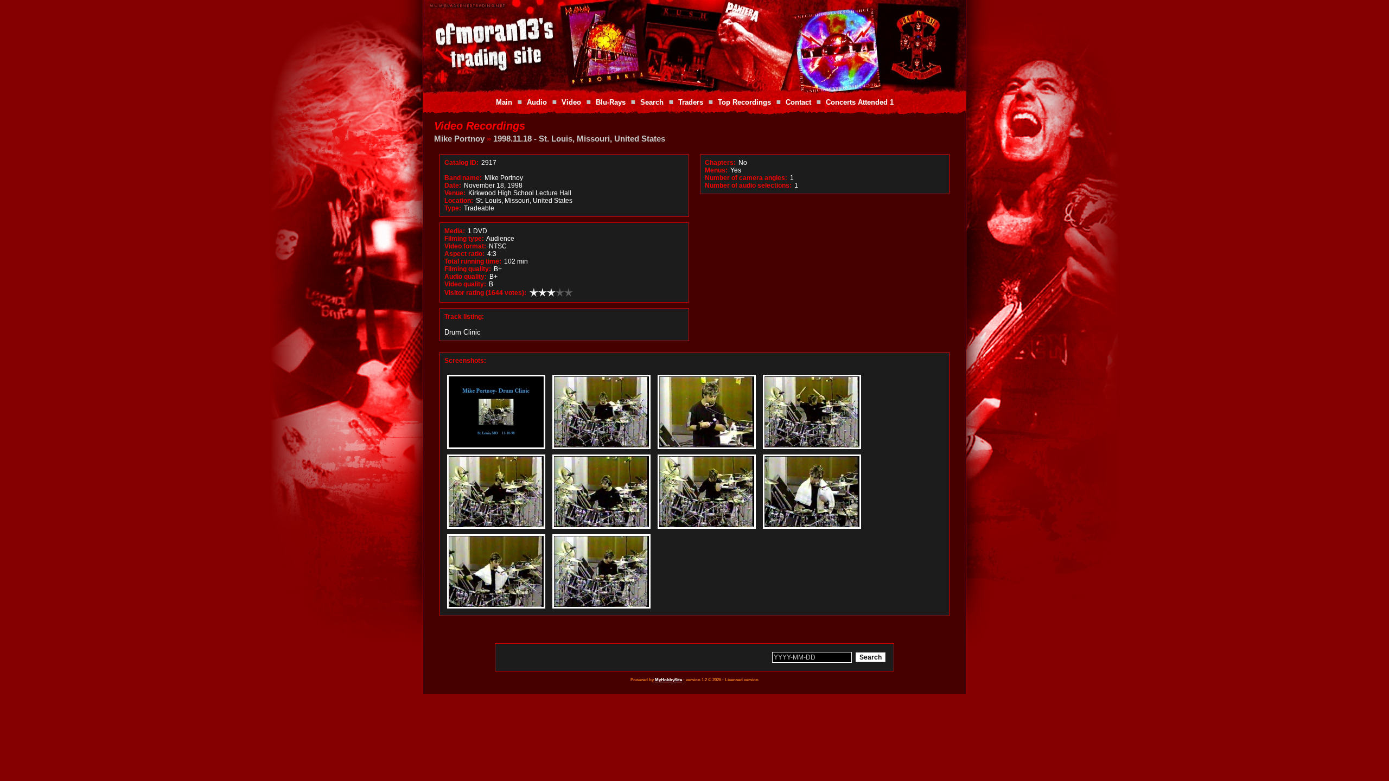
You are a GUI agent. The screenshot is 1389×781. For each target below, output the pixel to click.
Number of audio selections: (748, 185)
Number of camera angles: (746, 178)
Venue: (455, 193)
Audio (537, 102)
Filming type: (464, 238)
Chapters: (720, 163)
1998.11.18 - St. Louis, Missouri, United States (579, 138)
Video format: (465, 246)
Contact (798, 102)
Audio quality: (465, 276)
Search (652, 102)
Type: (452, 208)
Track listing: (464, 317)
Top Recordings (744, 102)
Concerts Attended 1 (860, 102)
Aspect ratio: (464, 254)
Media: (454, 231)
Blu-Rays (611, 102)
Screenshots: (465, 360)
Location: (458, 200)
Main (504, 102)
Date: (452, 185)
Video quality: (465, 284)
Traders (690, 102)
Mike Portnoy (459, 138)
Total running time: (472, 261)
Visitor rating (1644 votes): (485, 293)
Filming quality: (467, 269)
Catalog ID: (461, 163)
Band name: (463, 178)
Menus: (716, 170)
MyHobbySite (668, 679)
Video (571, 102)
